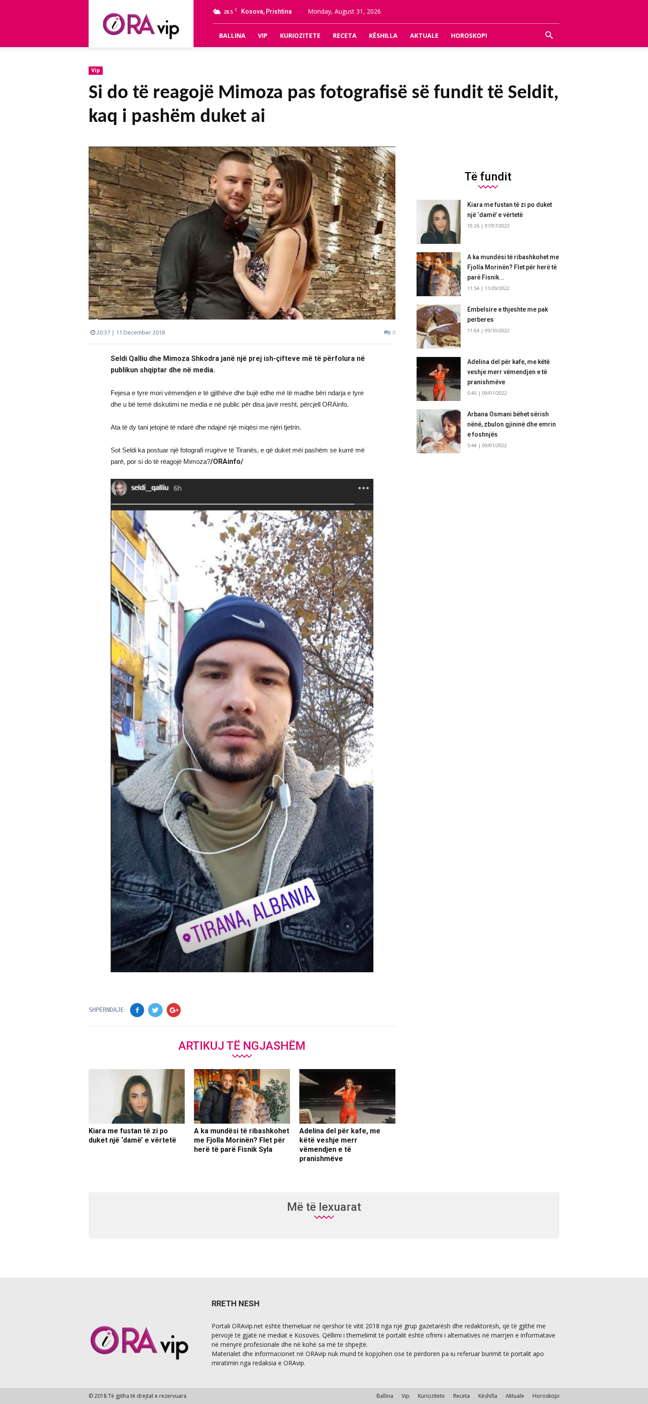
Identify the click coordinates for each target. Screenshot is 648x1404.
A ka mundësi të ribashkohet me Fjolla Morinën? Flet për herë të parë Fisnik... (513, 267)
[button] (548, 35)
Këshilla (383, 35)
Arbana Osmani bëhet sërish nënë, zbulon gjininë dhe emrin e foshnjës (511, 424)
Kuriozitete (300, 35)
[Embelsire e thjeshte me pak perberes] (439, 327)
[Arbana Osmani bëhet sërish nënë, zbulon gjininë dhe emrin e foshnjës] (439, 431)
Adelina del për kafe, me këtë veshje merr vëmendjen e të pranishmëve (508, 372)
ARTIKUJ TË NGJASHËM (242, 1045)
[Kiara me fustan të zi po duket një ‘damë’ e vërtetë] (137, 1096)
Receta (345, 35)
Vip (263, 35)
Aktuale (424, 35)
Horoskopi (469, 35)
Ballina (232, 35)
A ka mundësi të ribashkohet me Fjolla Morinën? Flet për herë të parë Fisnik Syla (241, 1140)
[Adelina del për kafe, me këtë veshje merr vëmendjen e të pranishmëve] (347, 1096)
